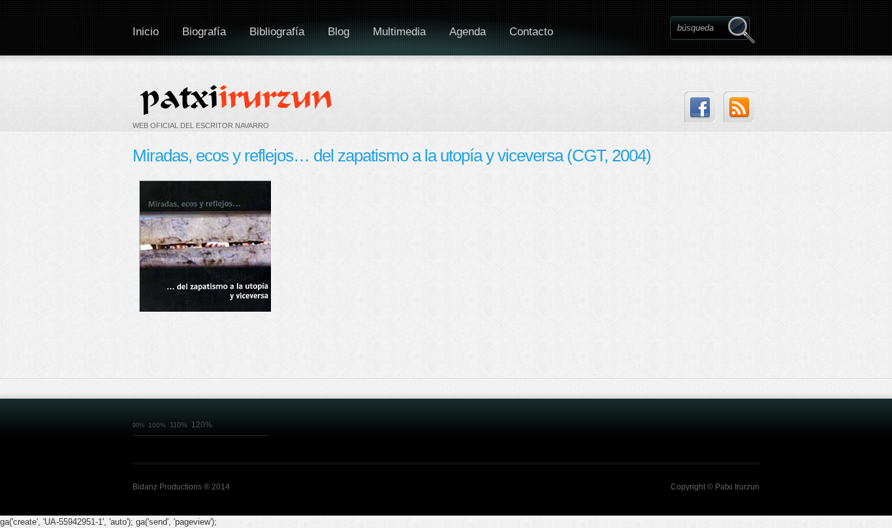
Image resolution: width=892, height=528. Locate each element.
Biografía (204, 31)
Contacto (531, 31)
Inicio (146, 31)
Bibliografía (276, 31)
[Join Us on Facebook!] (699, 106)
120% (201, 424)
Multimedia (399, 31)
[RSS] (739, 106)
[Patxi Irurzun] (238, 99)
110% (178, 425)
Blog (338, 31)
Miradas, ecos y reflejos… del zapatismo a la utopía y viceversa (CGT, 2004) (392, 155)
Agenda (467, 31)
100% (157, 425)
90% (138, 425)
